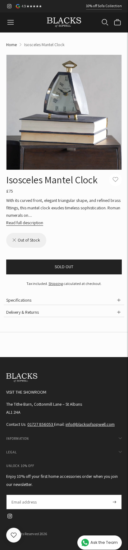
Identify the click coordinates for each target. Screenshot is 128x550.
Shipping (55, 283)
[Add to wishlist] (115, 179)
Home (11, 44)
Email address (23, 494)
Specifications (18, 300)
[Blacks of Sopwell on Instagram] (9, 6)
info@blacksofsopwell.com (90, 424)
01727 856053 (40, 424)
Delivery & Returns (22, 312)
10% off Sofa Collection (104, 5)
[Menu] (10, 22)
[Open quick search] (105, 22)
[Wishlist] (13, 535)
